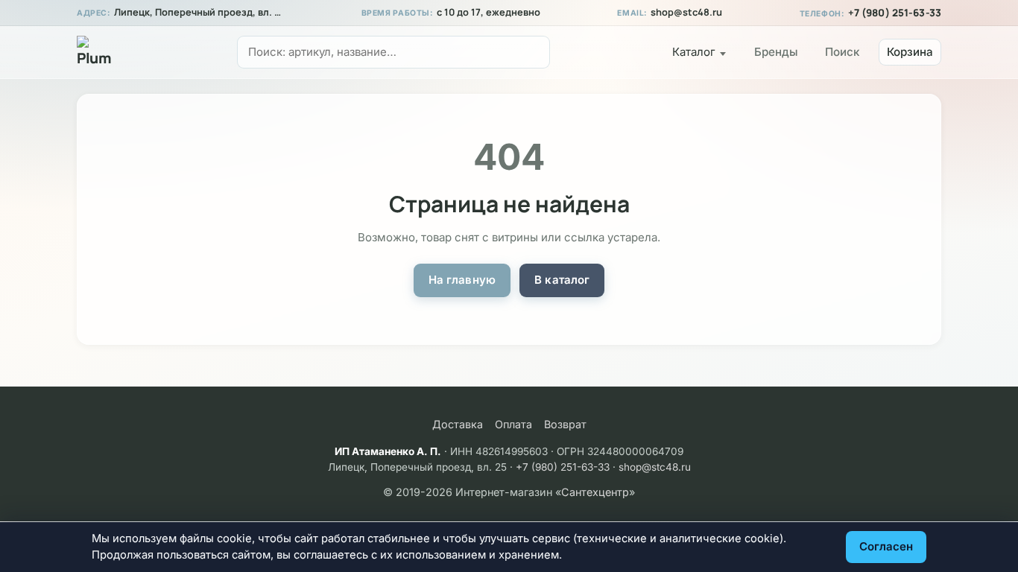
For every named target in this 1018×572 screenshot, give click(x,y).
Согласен (886, 546)
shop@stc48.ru (686, 12)
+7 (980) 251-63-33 (894, 13)
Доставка (457, 424)
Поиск (842, 52)
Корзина (910, 52)
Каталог (693, 52)
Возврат (565, 424)
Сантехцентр (595, 492)
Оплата (513, 424)
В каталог (561, 280)
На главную (462, 280)
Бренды (776, 52)
